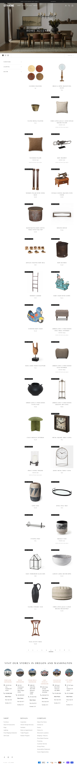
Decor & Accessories (9, 725)
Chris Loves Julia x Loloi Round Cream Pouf (62, 607)
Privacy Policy (41, 746)
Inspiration (23, 722)
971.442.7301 (33, 697)
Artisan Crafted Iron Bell (35, 262)
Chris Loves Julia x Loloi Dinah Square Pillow (62, 121)
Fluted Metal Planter (35, 121)
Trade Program (25, 733)
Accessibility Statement (43, 749)
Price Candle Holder (35, 470)
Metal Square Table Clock (61, 437)
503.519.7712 (45, 695)
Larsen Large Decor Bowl (62, 573)
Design (29, 5)
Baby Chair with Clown (62, 295)
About (35, 5)
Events (39, 727)
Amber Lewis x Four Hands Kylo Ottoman (62, 366)
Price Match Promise (42, 738)
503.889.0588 (8, 693)
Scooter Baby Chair (35, 328)
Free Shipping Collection (10, 733)
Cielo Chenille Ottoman (35, 437)
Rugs (5, 727)
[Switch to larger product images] (3, 55)
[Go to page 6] (69, 650)
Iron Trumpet (62, 158)
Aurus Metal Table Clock (62, 470)
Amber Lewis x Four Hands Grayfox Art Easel (62, 403)
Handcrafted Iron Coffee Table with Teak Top (35, 228)
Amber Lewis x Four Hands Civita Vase (35, 403)
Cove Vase (35, 505)
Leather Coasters (35, 86)
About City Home (42, 722)
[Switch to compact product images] (8, 55)
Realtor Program (25, 735)
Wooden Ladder (35, 295)
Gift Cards (6, 735)
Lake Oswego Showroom (44, 682)
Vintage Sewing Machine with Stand (62, 193)
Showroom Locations (43, 733)
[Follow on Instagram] (8, 757)
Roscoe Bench (62, 228)
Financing (39, 741)
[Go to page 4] (28, 650)
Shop (19, 5)
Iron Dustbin (62, 262)
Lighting (6, 730)
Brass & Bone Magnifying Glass (62, 86)
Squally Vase (62, 538)
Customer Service (42, 744)
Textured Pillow (35, 158)
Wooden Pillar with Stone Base (35, 193)
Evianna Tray (35, 538)
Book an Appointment (26, 730)
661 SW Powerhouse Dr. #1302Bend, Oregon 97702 (21, 689)
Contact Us (40, 725)
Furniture (6, 722)
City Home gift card (44, 1)
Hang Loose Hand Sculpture (35, 365)
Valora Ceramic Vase (35, 606)
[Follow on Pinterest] (12, 757)
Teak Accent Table (35, 641)
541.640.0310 (21, 695)
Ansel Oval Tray (62, 505)
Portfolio (23, 727)
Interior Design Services (27, 725)
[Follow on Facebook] (4, 757)
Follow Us (40, 730)
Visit (23, 5)
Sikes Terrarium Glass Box (35, 573)
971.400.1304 (57, 693)
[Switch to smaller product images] (5, 55)
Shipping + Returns (42, 735)
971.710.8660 (70, 693)
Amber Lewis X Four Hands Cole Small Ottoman (62, 329)
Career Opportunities (43, 752)
